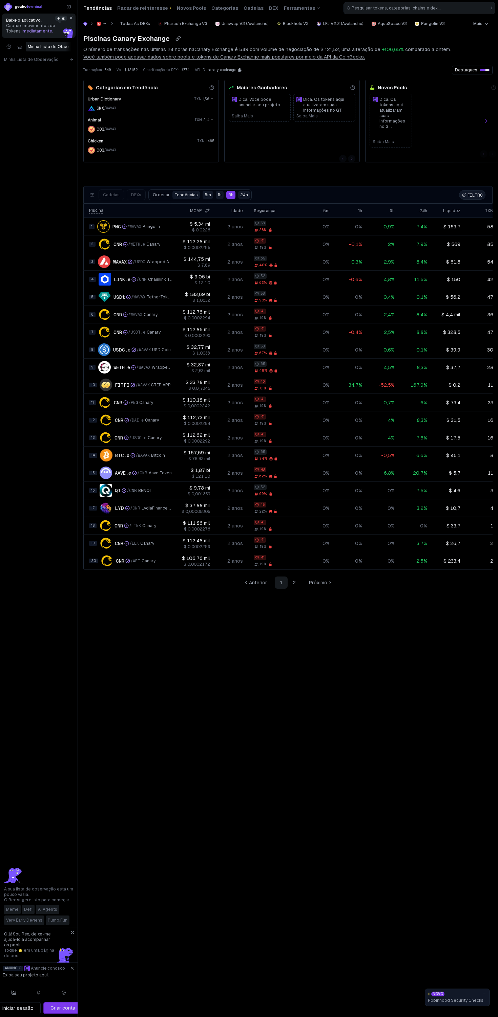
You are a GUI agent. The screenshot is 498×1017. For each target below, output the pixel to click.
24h (244, 195)
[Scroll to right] (72, 46)
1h (220, 195)
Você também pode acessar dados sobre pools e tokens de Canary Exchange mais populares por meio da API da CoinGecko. (224, 57)
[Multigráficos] (14, 993)
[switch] (485, 70)
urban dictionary (104, 99)
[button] (240, 70)
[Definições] (64, 993)
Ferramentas (299, 8)
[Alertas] (39, 993)
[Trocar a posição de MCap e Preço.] (207, 210)
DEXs (136, 195)
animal (94, 120)
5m (208, 195)
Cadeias (111, 195)
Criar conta (62, 1008)
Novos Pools (392, 87)
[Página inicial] (85, 24)
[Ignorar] (71, 18)
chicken (95, 141)
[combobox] (419, 8)
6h (230, 195)
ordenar (175, 195)
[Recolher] (69, 7)
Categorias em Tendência (127, 87)
